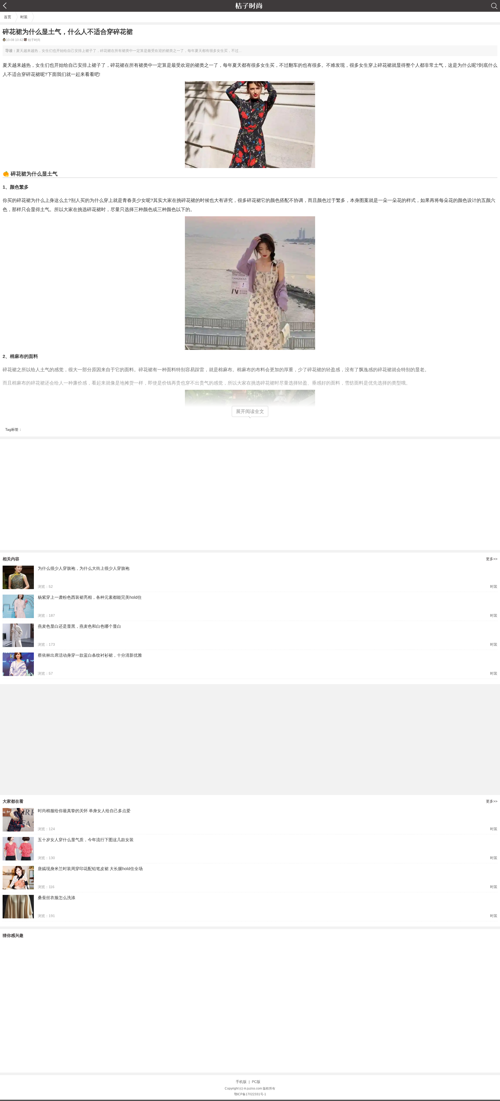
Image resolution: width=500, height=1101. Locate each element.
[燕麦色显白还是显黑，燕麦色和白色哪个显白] (18, 635)
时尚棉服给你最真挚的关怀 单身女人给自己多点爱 (84, 811)
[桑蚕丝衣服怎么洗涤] (18, 906)
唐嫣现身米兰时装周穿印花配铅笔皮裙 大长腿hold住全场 (90, 868)
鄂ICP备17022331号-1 (250, 1094)
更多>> (491, 559)
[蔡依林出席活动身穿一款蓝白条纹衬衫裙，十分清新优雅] (18, 664)
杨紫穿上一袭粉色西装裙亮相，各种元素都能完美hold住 (90, 597)
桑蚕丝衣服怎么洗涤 (56, 897)
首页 (7, 17)
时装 (24, 17)
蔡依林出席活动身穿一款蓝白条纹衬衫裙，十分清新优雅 (90, 655)
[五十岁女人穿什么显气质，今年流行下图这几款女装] (18, 848)
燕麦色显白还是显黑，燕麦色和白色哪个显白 (79, 626)
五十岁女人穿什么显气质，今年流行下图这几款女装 (86, 839)
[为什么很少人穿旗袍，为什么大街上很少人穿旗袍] (18, 577)
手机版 (241, 1082)
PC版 (256, 1082)
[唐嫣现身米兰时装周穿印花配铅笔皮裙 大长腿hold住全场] (18, 877)
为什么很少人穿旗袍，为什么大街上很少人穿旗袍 (83, 568)
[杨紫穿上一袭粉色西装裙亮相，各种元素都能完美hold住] (18, 606)
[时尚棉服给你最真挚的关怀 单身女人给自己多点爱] (18, 819)
